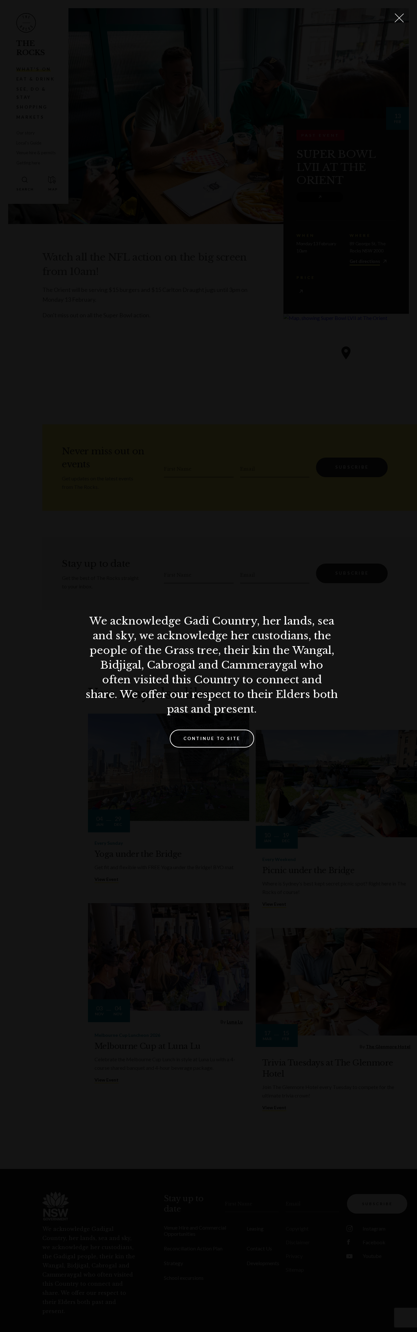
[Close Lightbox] (399, 18)
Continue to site (211, 738)
